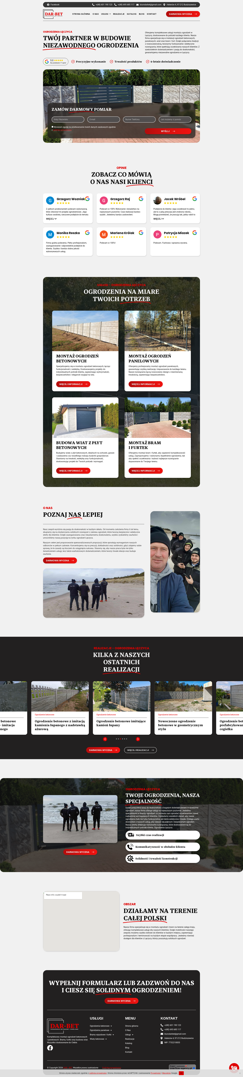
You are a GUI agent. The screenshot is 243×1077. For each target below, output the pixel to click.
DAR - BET (68, 1067)
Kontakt (151, 14)
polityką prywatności (62, 130)
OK (181, 1073)
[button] (51, 218)
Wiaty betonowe (97, 1039)
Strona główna (81, 14)
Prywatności (156, 1073)
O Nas (96, 14)
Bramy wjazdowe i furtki (100, 1034)
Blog (141, 14)
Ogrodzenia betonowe (99, 1026)
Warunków (166, 1073)
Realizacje (118, 14)
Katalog (131, 14)
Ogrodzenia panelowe (99, 1030)
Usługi (104, 14)
